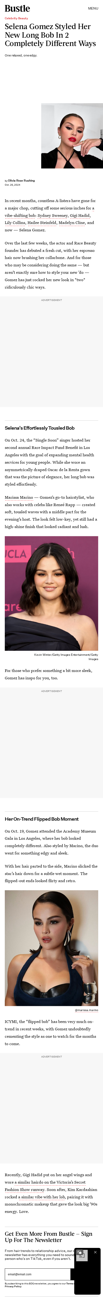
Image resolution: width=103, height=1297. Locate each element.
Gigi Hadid (80, 215)
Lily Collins (15, 222)
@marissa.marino (86, 1010)
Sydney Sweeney (53, 215)
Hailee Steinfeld (42, 222)
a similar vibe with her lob (41, 1197)
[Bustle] (17, 8)
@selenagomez (101, 135)
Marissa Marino (19, 497)
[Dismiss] (95, 1252)
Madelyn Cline (72, 222)
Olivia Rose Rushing (21, 180)
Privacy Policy (13, 1286)
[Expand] (79, 1252)
